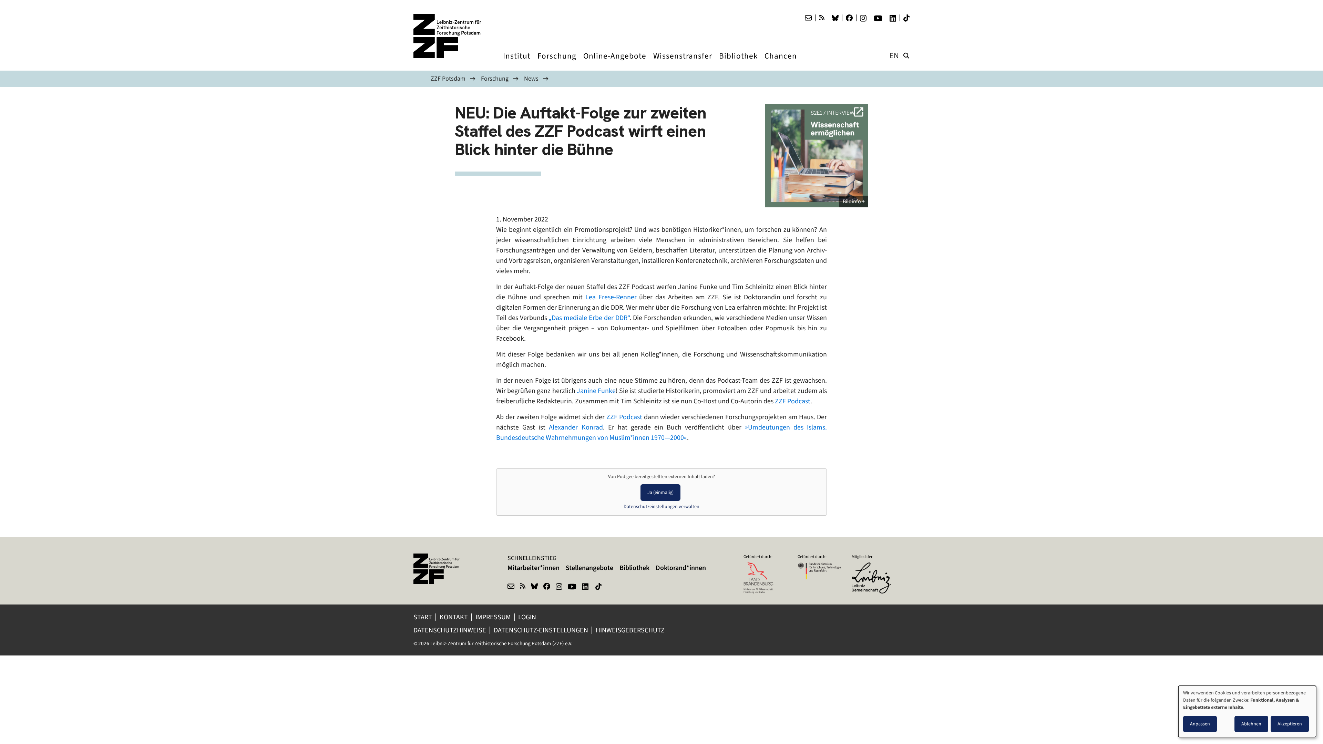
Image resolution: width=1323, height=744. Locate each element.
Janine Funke (596, 390)
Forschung (495, 78)
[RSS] (821, 17)
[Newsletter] (808, 17)
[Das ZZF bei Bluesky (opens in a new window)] (835, 17)
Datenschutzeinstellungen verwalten (661, 506)
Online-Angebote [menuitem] (614, 62)
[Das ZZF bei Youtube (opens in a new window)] (878, 18)
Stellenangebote (589, 567)
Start (422, 617)
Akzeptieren (1290, 724)
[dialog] (1247, 711)
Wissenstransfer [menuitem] (682, 62)
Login (527, 617)
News (531, 78)
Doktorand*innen (681, 567)
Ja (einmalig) (660, 492)
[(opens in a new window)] (873, 567)
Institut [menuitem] (517, 62)
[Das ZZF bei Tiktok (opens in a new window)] (906, 18)
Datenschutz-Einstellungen (541, 630)
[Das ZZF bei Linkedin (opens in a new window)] (893, 18)
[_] (816, 155)
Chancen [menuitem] (781, 62)
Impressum (493, 617)
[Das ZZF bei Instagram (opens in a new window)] (863, 18)
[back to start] (447, 36)
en (894, 55)
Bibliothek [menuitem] (738, 62)
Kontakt (454, 617)
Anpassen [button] (1200, 724)
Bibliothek (634, 567)
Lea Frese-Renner (611, 297)
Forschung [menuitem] (556, 62)
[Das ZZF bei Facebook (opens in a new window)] (849, 17)
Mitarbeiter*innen (533, 567)
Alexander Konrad (576, 427)
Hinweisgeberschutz (631, 630)
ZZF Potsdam (448, 78)
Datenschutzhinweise (449, 630)
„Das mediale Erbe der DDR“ (588, 317)
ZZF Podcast (792, 401)
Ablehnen (1251, 724)
